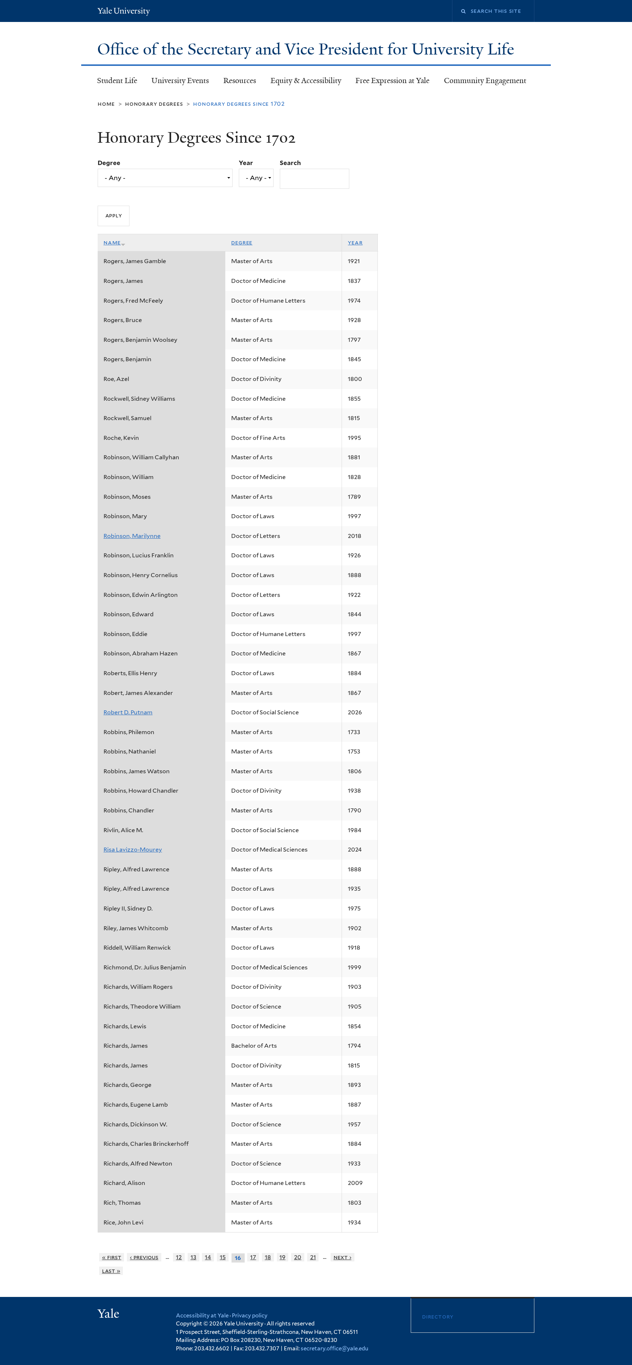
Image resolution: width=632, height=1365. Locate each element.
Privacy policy (249, 1315)
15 (223, 1257)
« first (111, 1257)
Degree (109, 163)
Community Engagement (485, 80)
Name (112, 242)
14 (208, 1257)
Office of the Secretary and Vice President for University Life (307, 49)
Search (290, 163)
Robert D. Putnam (128, 712)
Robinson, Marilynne (132, 535)
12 (179, 1257)
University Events (180, 80)
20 (297, 1257)
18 (268, 1257)
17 (253, 1257)
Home (106, 103)
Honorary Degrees (154, 103)
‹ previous (144, 1257)
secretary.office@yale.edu (334, 1348)
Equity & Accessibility (306, 80)
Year (246, 163)
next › (342, 1257)
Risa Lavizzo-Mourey (133, 849)
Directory (438, 1316)
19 (282, 1257)
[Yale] (109, 1314)
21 (313, 1257)
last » (111, 1270)
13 (193, 1257)
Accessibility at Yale (202, 1315)
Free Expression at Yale (392, 80)
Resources (239, 80)
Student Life (117, 80)
